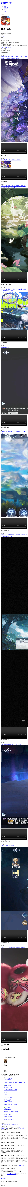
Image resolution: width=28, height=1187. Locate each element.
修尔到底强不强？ (6, 347)
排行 (5, 9)
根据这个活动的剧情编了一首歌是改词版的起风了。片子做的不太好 (14, 535)
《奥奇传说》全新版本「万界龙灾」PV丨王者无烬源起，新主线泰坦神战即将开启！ (14, 57)
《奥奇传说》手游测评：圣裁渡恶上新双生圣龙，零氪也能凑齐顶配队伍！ (13, 186)
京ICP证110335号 (11, 1174)
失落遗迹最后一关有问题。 (8, 845)
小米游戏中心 (6, 3)
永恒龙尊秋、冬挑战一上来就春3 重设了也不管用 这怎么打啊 (13, 432)
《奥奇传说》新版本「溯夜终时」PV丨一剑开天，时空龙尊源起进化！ (13, 289)
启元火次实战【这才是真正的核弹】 (11, 160)
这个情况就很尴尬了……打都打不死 (11, 744)
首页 (5, 6)
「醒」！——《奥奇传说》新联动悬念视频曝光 (14, 947)
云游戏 (6, 8)
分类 (5, 11)
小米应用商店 (4, 1125)
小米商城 (10, 1125)
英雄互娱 (15, 1125)
